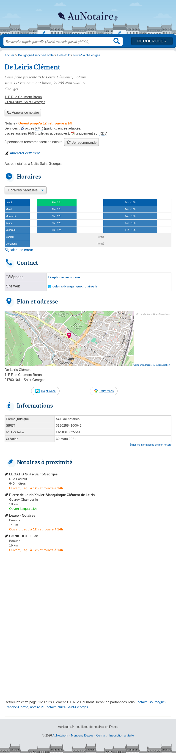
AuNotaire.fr (88, 18)
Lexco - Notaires (22, 515)
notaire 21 (37, 707)
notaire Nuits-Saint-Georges (67, 707)
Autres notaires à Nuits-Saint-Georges (33, 163)
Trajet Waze (48, 391)
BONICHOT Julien (23, 536)
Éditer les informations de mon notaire (150, 444)
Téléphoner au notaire (64, 277)
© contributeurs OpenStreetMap (153, 314)
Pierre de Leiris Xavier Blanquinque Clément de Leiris (52, 495)
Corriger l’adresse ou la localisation (151, 365)
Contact (101, 735)
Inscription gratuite (121, 735)
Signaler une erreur (19, 250)
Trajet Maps (106, 391)
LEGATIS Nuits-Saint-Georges (33, 474)
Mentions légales (82, 735)
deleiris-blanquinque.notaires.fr (74, 286)
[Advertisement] (132, 93)
